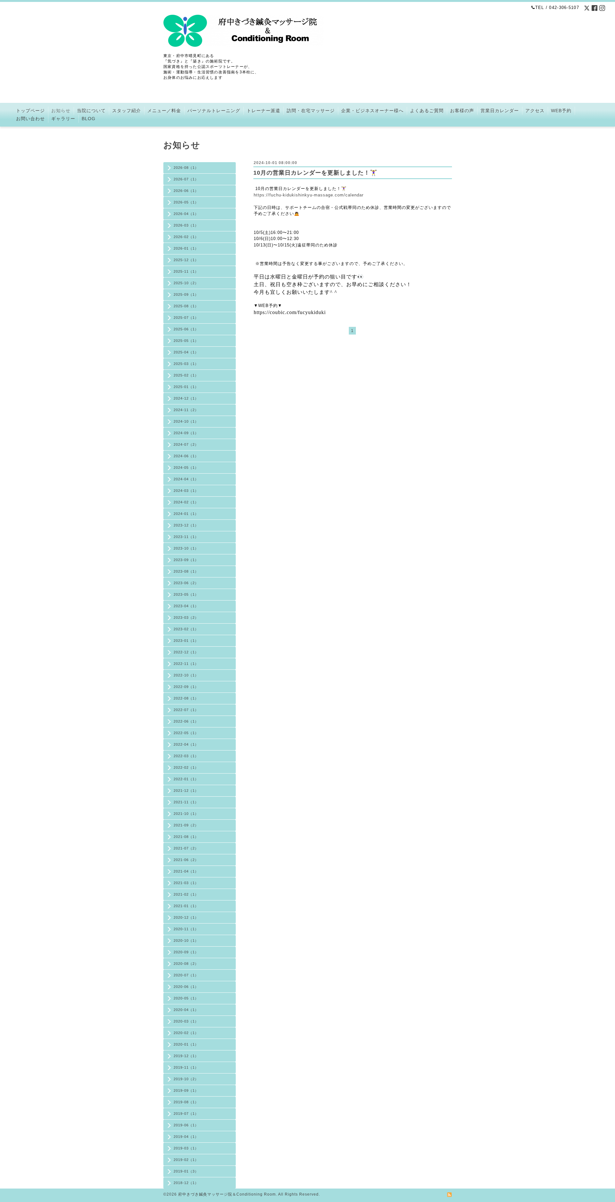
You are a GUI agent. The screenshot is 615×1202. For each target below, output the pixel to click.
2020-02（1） (186, 1033)
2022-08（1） (186, 698)
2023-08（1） (186, 571)
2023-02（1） (186, 629)
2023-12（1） (186, 525)
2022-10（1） (186, 675)
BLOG (88, 118)
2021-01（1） (186, 906)
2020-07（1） (186, 975)
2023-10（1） (186, 548)
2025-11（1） (186, 271)
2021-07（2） (186, 848)
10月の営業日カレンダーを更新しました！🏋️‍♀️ (315, 173)
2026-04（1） (186, 214)
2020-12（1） (186, 917)
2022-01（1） (186, 779)
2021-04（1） (186, 871)
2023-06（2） (186, 583)
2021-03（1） (186, 883)
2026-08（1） (186, 168)
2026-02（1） (186, 237)
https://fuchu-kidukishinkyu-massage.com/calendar (309, 195)
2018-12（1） (186, 1183)
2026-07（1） (186, 179)
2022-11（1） (186, 664)
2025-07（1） (186, 317)
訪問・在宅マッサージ (311, 110)
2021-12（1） (186, 790)
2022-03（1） (186, 756)
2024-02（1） (186, 502)
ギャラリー (63, 118)
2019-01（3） (186, 1171)
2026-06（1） (186, 191)
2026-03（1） (186, 225)
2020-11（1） (186, 929)
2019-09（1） (186, 1090)
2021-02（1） (186, 894)
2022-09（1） (186, 687)
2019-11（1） (186, 1067)
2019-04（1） (186, 1137)
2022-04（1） (186, 744)
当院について (91, 110)
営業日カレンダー (499, 110)
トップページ (30, 110)
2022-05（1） (186, 733)
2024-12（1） (186, 398)
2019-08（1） (186, 1102)
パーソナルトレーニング (213, 110)
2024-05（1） (186, 467)
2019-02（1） (186, 1160)
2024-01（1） (186, 514)
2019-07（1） (186, 1113)
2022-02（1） (186, 767)
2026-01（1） (186, 248)
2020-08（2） (186, 964)
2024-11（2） (186, 410)
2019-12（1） (186, 1056)
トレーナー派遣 (263, 110)
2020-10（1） (186, 940)
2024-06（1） (186, 456)
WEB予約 (561, 110)
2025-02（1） (186, 375)
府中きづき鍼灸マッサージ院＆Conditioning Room (227, 1194)
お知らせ (60, 110)
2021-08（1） (186, 837)
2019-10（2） (186, 1079)
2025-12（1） (186, 260)
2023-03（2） (186, 617)
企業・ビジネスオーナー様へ (372, 110)
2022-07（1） (186, 710)
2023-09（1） (186, 560)
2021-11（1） (186, 802)
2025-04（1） (186, 352)
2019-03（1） (186, 1148)
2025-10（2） (186, 283)
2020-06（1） (186, 987)
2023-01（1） (186, 640)
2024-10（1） (186, 421)
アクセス (535, 110)
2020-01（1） (186, 1044)
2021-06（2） (186, 860)
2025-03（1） (186, 364)
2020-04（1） (186, 1010)
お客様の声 (462, 110)
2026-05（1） (186, 202)
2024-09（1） (186, 433)
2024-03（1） (186, 491)
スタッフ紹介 (126, 110)
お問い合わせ (30, 118)
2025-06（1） (186, 329)
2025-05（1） (186, 341)
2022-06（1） (186, 721)
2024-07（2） (186, 444)
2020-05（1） (186, 998)
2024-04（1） (186, 479)
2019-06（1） (186, 1125)
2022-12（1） (186, 652)
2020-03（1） (186, 1021)
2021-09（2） (186, 825)
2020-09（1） (186, 952)
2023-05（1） (186, 594)
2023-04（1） (186, 606)
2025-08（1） (186, 306)
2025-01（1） (186, 387)
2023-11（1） (186, 537)
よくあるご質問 (427, 110)
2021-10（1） (186, 814)
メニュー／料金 (164, 110)
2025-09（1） (186, 294)
